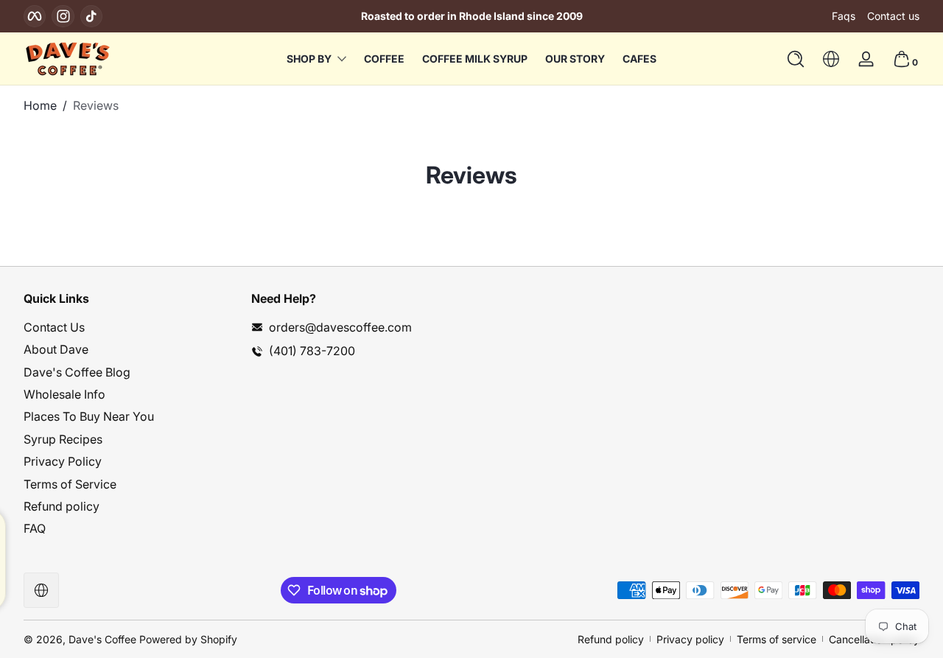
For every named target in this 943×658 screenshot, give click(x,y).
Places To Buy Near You (89, 416)
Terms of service (776, 639)
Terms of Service (70, 484)
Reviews (96, 105)
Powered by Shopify (188, 639)
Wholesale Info (64, 394)
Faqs (843, 16)
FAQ (35, 528)
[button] (795, 59)
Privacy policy (690, 639)
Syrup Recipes (63, 439)
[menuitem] (130, 327)
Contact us (893, 16)
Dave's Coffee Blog (77, 372)
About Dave (56, 349)
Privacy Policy (63, 461)
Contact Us (54, 327)
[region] (471, 16)
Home (40, 105)
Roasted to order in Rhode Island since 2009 (472, 16)
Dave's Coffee (102, 639)
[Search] (795, 59)
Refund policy (61, 506)
